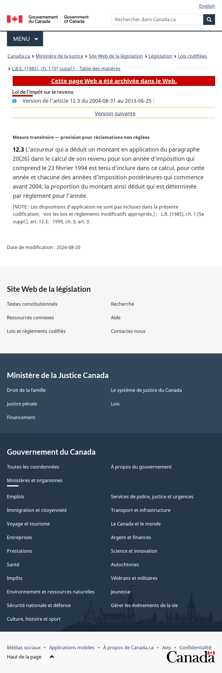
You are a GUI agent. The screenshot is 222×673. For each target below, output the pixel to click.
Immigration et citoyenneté (37, 510)
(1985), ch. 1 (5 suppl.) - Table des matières (66, 68)
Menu (28, 39)
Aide (116, 317)
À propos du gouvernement (141, 467)
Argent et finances (131, 537)
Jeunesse (120, 592)
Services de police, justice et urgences (152, 496)
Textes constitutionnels (32, 304)
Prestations (19, 551)
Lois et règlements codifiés (36, 331)
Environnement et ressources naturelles (51, 592)
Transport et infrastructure (141, 510)
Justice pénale (22, 404)
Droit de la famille (26, 390)
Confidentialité (196, 647)
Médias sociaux (23, 647)
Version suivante (115, 113)
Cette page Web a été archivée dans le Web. (114, 81)
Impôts (15, 578)
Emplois (15, 496)
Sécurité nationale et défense (39, 605)
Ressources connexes (30, 317)
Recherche (122, 304)
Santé (13, 564)
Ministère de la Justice (59, 56)
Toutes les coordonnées (33, 467)
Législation (160, 56)
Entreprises (19, 537)
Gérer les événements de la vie (144, 605)
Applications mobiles (72, 647)
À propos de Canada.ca (128, 647)
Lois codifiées (192, 56)
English (207, 6)
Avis (166, 647)
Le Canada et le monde (136, 524)
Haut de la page (24, 657)
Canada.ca (19, 56)
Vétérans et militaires (134, 578)
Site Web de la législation (116, 56)
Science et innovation (134, 551)
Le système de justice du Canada (146, 390)
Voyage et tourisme (28, 524)
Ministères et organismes (35, 480)
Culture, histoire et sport (34, 619)
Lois (115, 404)
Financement (21, 417)
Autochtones (125, 564)
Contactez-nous (128, 331)
